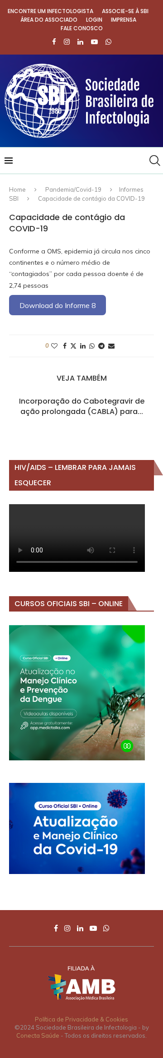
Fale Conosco (82, 28)
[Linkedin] (80, 41)
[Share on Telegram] (101, 346)
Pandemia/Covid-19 (73, 189)
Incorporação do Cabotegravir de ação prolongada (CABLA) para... (81, 406)
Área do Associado (48, 19)
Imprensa (123, 19)
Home (17, 189)
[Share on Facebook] (65, 346)
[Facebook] (54, 41)
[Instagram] (67, 41)
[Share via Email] (111, 346)
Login (94, 19)
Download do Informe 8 (57, 305)
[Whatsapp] (108, 41)
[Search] (153, 160)
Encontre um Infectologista (50, 11)
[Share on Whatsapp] (92, 346)
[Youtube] (94, 41)
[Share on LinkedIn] (83, 346)
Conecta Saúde (37, 1035)
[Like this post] (54, 346)
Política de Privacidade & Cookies (81, 1019)
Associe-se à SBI (125, 11)
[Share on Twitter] (73, 346)
